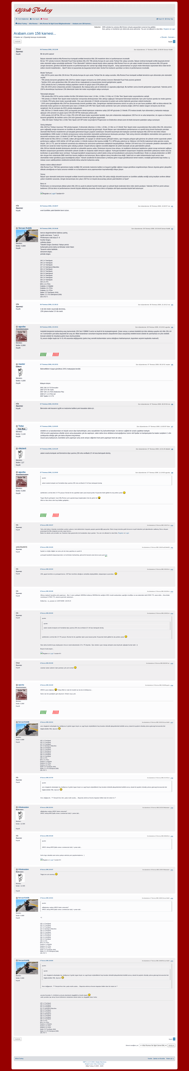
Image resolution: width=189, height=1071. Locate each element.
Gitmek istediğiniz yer (132, 1045)
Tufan (21, 426)
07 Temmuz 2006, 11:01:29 (49, 449)
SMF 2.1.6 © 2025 (89, 1062)
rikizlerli (22, 448)
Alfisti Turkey (19, 1058)
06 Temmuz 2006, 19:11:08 (49, 49)
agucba (21, 327)
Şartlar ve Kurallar (159, 1058)
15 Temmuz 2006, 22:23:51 (46, 807)
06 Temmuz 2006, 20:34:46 (49, 228)
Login (173, 29)
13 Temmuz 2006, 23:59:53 (46, 613)
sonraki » (171, 37)
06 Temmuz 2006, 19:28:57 (49, 206)
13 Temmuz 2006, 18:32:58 (46, 591)
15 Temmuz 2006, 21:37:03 (46, 777)
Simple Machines (100, 1062)
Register (166, 29)
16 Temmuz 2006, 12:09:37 (46, 869)
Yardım (150, 1058)
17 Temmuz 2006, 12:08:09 (46, 960)
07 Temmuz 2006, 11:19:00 (49, 472)
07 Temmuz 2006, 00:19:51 (49, 364)
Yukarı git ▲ (170, 1058)
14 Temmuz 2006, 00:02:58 (46, 663)
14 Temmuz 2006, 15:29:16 (46, 722)
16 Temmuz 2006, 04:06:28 (46, 836)
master (21, 364)
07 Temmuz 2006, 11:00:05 (49, 426)
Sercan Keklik (25, 228)
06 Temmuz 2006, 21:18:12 (49, 304)
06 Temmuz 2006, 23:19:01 (49, 327)
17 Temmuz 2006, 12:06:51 (46, 898)
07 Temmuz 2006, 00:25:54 (49, 404)
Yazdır (17, 41)
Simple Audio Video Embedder (94, 1064)
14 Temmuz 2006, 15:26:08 (46, 685)
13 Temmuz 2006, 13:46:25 (46, 547)
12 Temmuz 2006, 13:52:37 (46, 525)
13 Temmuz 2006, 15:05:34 (46, 569)
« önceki (163, 37)
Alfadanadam (23, 807)
